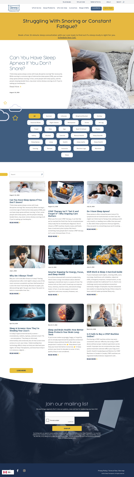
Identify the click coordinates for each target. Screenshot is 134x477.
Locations (96, 8)
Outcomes (73, 8)
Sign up (67, 428)
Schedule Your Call (67, 37)
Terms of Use (112, 471)
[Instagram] (24, 470)
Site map (121, 471)
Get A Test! (108, 8)
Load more (21, 370)
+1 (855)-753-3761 (55, 436)
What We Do (36, 8)
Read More (14, 87)
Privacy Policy (64, 436)
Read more (14, 222)
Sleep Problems (49, 8)
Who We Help (62, 8)
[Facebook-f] (17, 470)
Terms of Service (68, 438)
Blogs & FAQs (84, 8)
